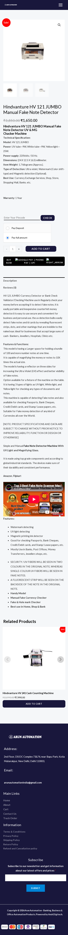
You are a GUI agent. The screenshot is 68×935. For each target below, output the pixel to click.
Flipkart (17, 476)
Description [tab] (10, 280)
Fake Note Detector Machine (40, 445)
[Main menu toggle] (61, 5)
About (6, 804)
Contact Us (9, 813)
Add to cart (41, 248)
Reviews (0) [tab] (9, 287)
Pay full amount (19, 237)
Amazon (7, 476)
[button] (59, 25)
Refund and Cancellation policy (20, 848)
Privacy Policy (10, 835)
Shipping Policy (11, 840)
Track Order (10, 818)
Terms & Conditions (14, 831)
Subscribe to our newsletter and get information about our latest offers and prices (36, 868)
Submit (35, 888)
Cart (5, 809)
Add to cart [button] (34, 703)
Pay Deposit (18, 228)
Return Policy (10, 844)
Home (6, 800)
